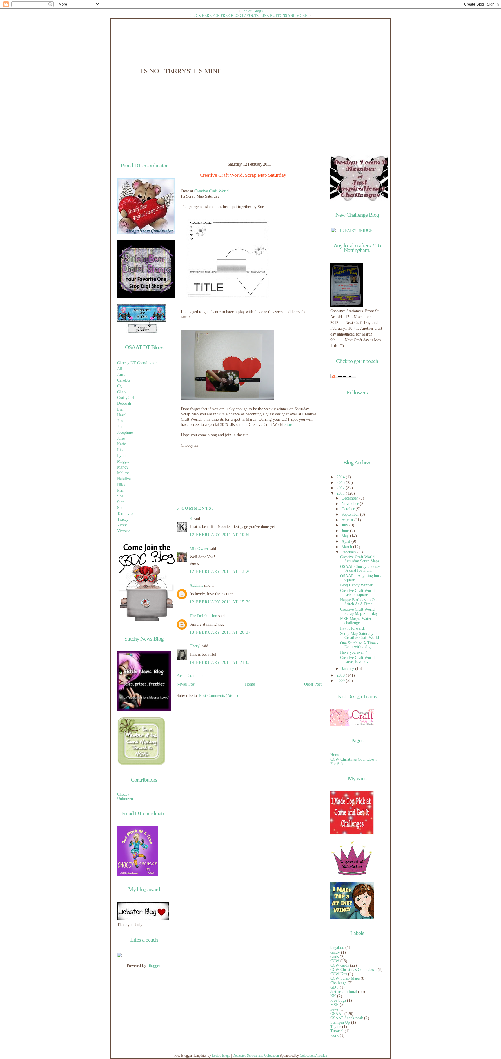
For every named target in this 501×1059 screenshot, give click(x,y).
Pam (120, 490)
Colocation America (313, 1055)
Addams (196, 585)
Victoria (123, 531)
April (346, 541)
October (349, 509)
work (334, 1035)
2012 (341, 488)
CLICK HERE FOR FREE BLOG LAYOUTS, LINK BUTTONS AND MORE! (249, 15)
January (348, 668)
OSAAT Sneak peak (346, 1018)
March (347, 547)
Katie (121, 444)
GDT (334, 987)
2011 (341, 493)
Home (250, 684)
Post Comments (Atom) (218, 695)
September (351, 514)
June (346, 530)
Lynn (121, 455)
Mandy (122, 467)
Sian (120, 502)
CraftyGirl (125, 397)
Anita (121, 374)
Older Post (313, 684)
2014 (341, 477)
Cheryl (195, 646)
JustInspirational (343, 991)
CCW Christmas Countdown (353, 759)
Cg (119, 386)
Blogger (153, 965)
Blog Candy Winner (356, 585)
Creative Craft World (211, 191)
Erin (120, 409)
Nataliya (124, 479)
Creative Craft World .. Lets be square (359, 592)
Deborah (124, 403)
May (346, 536)
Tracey (122, 519)
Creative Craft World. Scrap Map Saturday (243, 175)
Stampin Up (340, 1022)
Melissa (123, 473)
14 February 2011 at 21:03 (220, 662)
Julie (121, 438)
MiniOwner (199, 548)
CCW (334, 961)
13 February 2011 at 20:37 (220, 632)
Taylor (335, 1027)
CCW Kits (338, 974)
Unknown (125, 798)
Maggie (123, 461)
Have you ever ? (353, 652)
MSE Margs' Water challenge (355, 621)
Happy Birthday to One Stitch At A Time (359, 602)
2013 (341, 482)
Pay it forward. (352, 628)
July (345, 525)
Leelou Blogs (252, 11)
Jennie (122, 426)
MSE (334, 1005)
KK (333, 996)
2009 (341, 681)
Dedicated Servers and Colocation (256, 1055)
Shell (121, 496)
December (350, 498)
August (348, 520)
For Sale (337, 764)
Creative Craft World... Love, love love (359, 659)
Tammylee (125, 513)
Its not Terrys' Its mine (179, 71)
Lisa (120, 450)
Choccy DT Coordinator (137, 363)
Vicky (122, 525)
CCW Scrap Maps (345, 978)
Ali (119, 369)
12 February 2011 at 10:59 (220, 535)
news (334, 1009)
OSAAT (336, 1013)
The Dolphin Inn (203, 616)
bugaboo (337, 947)
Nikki (121, 484)
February (349, 552)
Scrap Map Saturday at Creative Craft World (359, 635)
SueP (121, 508)
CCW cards (339, 965)
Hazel (121, 415)
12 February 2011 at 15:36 (220, 602)
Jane (120, 421)
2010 (341, 675)
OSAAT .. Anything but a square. (361, 578)
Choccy (123, 794)
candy (335, 952)
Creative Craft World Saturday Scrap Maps (359, 559)
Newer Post (186, 684)
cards (334, 956)
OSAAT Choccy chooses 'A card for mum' (360, 568)
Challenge (338, 983)
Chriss (122, 392)
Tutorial (337, 1031)
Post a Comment (190, 675)
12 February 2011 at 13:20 (220, 571)
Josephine (125, 432)
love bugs (338, 1000)
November (351, 504)
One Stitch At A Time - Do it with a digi (359, 645)
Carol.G (123, 380)
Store (288, 424)
